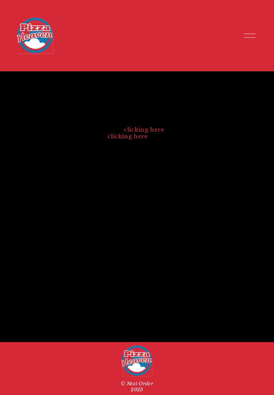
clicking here (144, 129)
